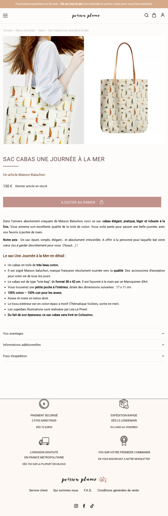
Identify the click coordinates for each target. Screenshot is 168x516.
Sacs (42, 30)
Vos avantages (13, 333)
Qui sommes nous (65, 490)
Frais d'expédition (15, 356)
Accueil (7, 30)
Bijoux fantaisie (25, 30)
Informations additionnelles (22, 345)
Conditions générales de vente (118, 490)
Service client (38, 490)
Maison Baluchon (31, 175)
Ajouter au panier (78, 202)
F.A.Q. (88, 490)
